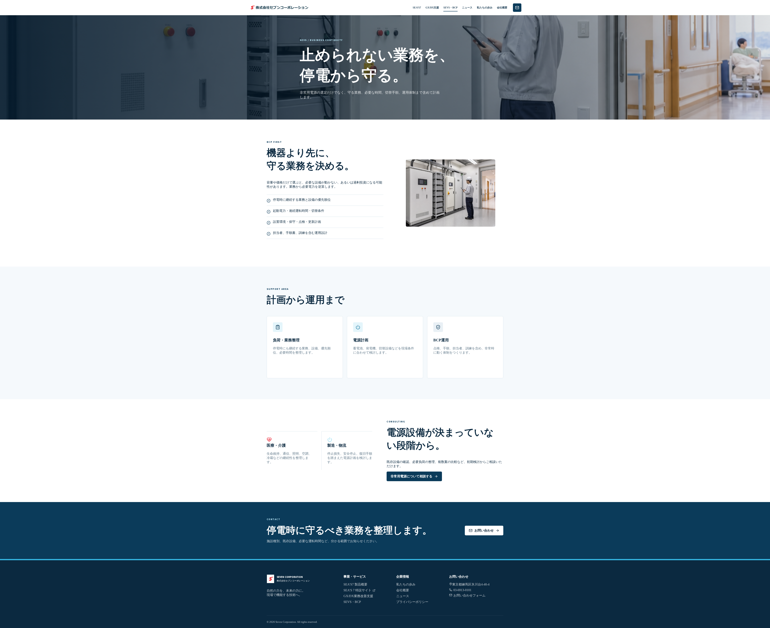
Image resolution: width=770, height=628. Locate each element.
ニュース (467, 7)
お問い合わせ (484, 530)
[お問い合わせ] (517, 7)
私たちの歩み (484, 7)
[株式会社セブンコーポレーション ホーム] (279, 7)
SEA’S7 (417, 7)
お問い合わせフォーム (469, 595)
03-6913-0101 (462, 590)
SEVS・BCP (450, 7)
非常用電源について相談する (411, 476)
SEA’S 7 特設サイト (357, 590)
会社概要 (502, 7)
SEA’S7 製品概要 (355, 584)
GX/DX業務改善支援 (358, 596)
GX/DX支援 (432, 7)
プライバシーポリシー (412, 602)
